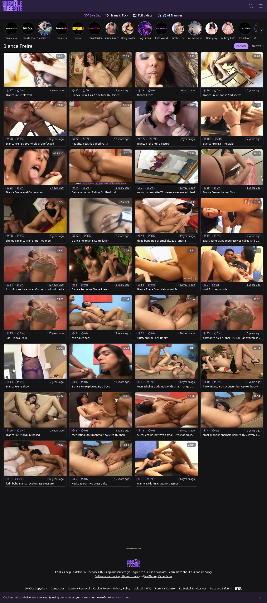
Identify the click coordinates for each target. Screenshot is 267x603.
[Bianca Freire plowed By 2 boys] (100, 366)
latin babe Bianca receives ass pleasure (30, 483)
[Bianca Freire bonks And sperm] (232, 75)
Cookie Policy (101, 588)
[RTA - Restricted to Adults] (238, 588)
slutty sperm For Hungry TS (154, 338)
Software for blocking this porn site (117, 576)
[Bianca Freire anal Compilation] (35, 172)
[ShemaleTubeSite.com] (133, 563)
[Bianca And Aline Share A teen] (100, 269)
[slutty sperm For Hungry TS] (166, 318)
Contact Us (57, 588)
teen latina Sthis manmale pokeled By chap (98, 435)
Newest (256, 46)
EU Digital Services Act (192, 588)
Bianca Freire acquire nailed (23, 435)
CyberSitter (165, 576)
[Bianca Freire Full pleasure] (166, 123)
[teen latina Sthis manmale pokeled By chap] (100, 415)
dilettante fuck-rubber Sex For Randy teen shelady (232, 338)
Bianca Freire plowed (19, 95)
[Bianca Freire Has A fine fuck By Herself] (100, 75)
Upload (138, 588)
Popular (241, 46)
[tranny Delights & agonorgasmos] (166, 463)
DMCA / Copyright (36, 588)
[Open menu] (260, 6)
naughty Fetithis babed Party (90, 143)
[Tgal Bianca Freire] (35, 318)
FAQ (148, 588)
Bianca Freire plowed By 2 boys (91, 386)
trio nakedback (81, 338)
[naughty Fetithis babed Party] (100, 123)
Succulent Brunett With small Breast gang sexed (166, 435)
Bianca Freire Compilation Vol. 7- (157, 289)
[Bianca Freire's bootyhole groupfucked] (35, 123)
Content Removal (79, 588)
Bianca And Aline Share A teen (90, 289)
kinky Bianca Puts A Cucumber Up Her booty (230, 386)
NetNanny (150, 576)
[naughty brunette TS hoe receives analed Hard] (166, 172)
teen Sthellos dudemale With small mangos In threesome (165, 386)
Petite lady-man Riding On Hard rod (94, 192)
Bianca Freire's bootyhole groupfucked (30, 143)
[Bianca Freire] (166, 75)
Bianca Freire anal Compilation (25, 192)
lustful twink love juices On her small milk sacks (35, 289)
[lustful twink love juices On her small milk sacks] (35, 269)
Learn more (123, 597)
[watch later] (8, 57)
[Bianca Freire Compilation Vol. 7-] (166, 269)
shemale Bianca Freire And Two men (28, 240)
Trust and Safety (220, 588)
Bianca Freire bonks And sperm (222, 95)
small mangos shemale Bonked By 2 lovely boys (232, 435)
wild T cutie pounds (215, 289)
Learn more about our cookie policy (190, 572)
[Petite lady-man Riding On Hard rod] (100, 172)
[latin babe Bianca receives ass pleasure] (35, 463)
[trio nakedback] (100, 318)
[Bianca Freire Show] (35, 366)
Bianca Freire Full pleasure (153, 143)
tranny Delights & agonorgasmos (158, 483)
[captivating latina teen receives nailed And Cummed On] (232, 220)
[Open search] (250, 6)
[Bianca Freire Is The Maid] (232, 123)
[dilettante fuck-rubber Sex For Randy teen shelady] (232, 318)
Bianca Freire (145, 95)
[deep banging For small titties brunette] (166, 220)
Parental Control (165, 588)
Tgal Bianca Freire (17, 338)
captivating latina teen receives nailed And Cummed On (231, 240)
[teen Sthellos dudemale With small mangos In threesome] (166, 366)
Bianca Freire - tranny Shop (219, 192)
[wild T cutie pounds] (232, 269)
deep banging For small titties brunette (161, 240)
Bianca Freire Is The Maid (218, 143)
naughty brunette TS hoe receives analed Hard (166, 192)
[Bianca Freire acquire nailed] (35, 415)
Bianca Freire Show (17, 386)
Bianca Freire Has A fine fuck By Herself (95, 95)
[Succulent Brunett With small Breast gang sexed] (166, 415)
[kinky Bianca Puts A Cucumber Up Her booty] (232, 366)
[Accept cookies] (260, 597)
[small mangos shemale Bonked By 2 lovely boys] (232, 415)
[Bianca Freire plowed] (35, 75)
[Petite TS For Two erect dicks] (100, 463)
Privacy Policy (121, 588)
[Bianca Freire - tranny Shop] (232, 172)
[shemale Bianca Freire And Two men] (35, 220)
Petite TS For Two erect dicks (89, 483)
